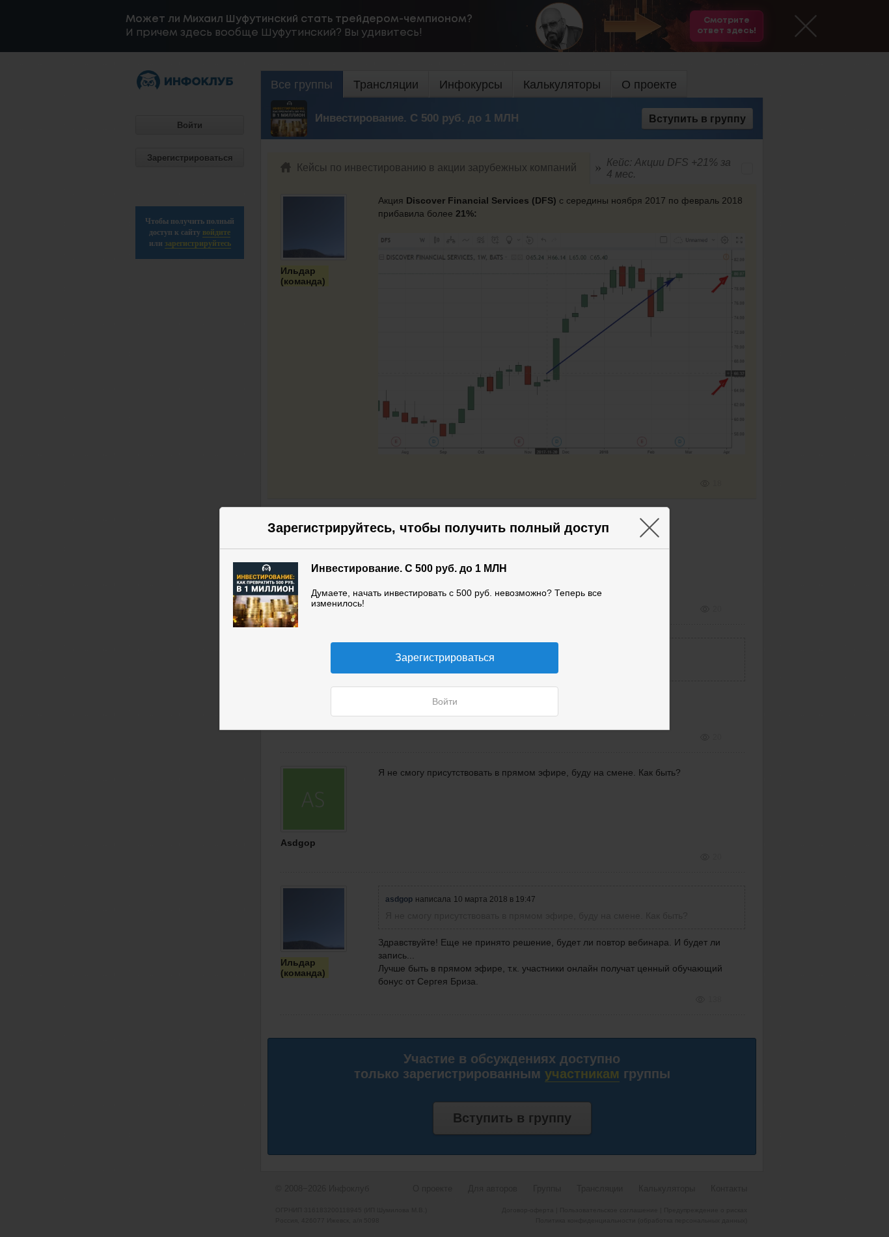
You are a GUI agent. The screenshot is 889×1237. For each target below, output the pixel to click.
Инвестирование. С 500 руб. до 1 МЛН (409, 568)
